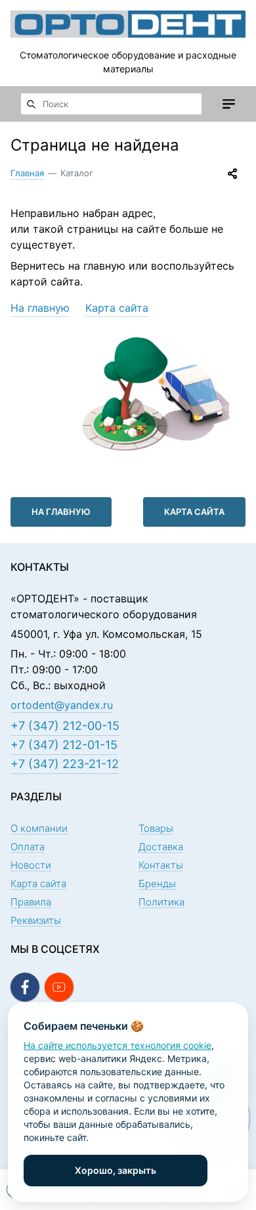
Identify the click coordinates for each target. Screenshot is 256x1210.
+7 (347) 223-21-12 (65, 764)
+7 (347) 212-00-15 (65, 726)
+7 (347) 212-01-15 (64, 745)
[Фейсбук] (25, 987)
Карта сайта (116, 307)
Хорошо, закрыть (115, 1170)
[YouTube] (59, 987)
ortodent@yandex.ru (62, 705)
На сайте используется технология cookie (117, 1045)
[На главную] (128, 24)
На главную (40, 307)
